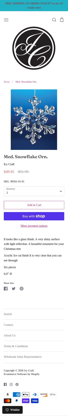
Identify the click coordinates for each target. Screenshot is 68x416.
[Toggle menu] (6, 19)
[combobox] (34, 191)
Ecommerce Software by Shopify (21, 374)
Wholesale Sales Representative (23, 356)
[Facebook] (4, 384)
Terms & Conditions (16, 346)
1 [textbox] (7, 192)
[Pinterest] (16, 384)
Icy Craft (9, 164)
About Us (9, 335)
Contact (8, 324)
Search (8, 314)
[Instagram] (10, 384)
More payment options (34, 225)
